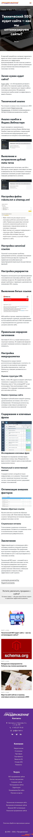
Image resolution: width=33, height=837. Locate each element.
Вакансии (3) (19, 759)
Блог (10, 10)
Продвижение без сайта (16, 790)
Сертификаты (18, 756)
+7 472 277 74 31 (17, 728)
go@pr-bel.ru (18, 730)
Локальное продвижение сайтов (16, 810)
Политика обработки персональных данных (16, 823)
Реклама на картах (16, 793)
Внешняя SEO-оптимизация (16, 808)
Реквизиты (18, 764)
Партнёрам (18, 754)
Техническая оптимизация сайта (16, 802)
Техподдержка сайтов (16, 785)
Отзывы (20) (19, 762)
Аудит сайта (5, 84)
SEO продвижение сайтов (16, 776)
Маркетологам (18, 748)
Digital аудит (17, 787)
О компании (18, 751)
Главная (3, 10)
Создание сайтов (16, 782)
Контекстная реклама (16, 779)
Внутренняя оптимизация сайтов (16, 805)
